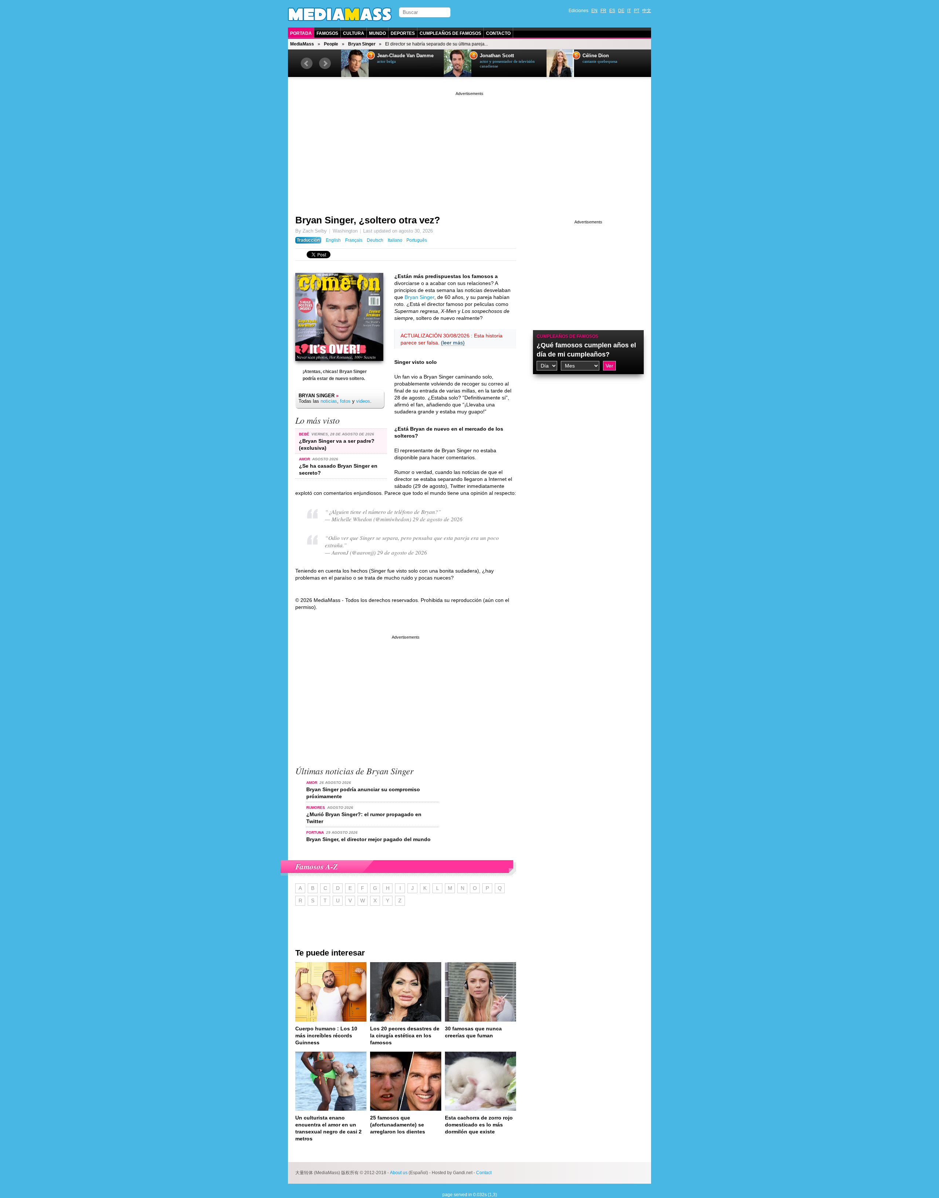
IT (629, 10)
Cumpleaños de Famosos (450, 33)
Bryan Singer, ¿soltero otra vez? (367, 220)
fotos (345, 401)
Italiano (395, 240)
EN (594, 10)
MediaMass (302, 44)
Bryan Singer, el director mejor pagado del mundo (368, 839)
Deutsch (375, 240)
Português (416, 240)
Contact (484, 1172)
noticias (329, 401)
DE (621, 10)
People (331, 44)
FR (603, 10)
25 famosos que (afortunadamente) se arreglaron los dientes (397, 1125)
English (333, 240)
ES (612, 10)
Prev (307, 63)
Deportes (403, 33)
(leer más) (453, 343)
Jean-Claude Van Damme (405, 55)
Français (353, 240)
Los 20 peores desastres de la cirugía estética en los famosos (404, 1035)
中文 (646, 10)
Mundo (377, 33)
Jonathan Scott (497, 55)
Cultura (353, 33)
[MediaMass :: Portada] (340, 14)
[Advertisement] (469, 148)
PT (636, 10)
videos (363, 401)
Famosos (327, 33)
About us (399, 1172)
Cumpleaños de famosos (567, 336)
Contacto (498, 33)
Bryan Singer (362, 44)
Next (325, 63)
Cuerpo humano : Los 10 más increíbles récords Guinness (326, 1035)
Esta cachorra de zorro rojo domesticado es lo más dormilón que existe (479, 1125)
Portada (301, 33)
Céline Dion (595, 55)
